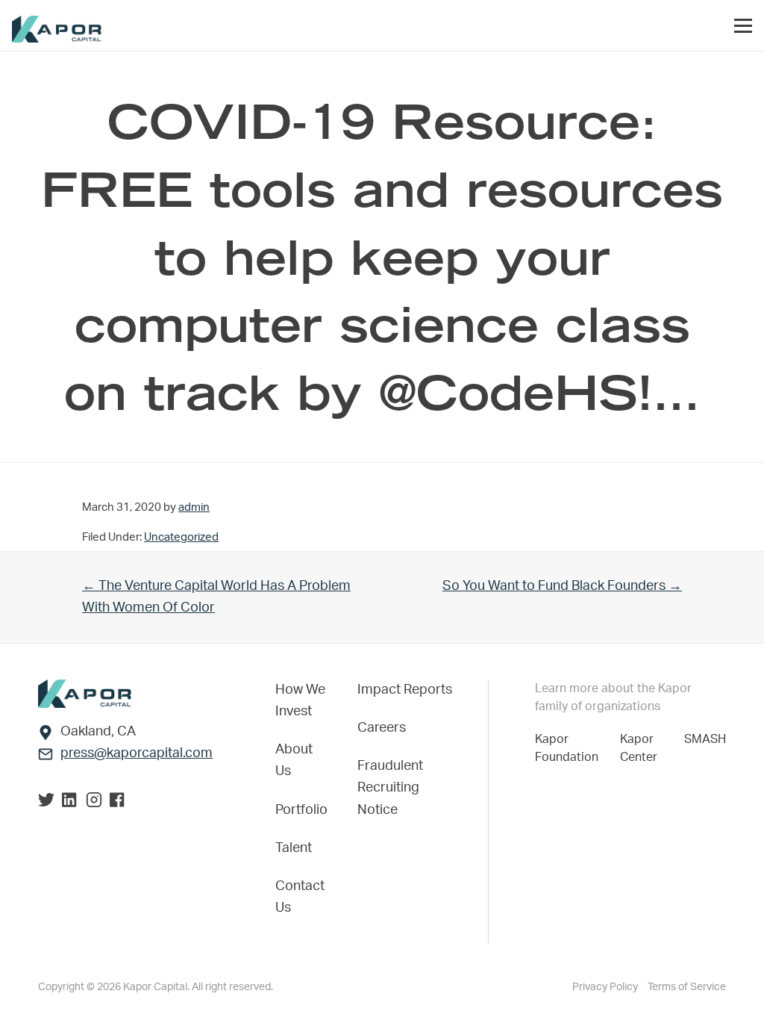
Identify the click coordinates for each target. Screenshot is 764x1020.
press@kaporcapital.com (136, 753)
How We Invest (300, 700)
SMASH (705, 739)
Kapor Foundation (569, 748)
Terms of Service (687, 987)
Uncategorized (181, 537)
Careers (381, 728)
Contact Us (300, 897)
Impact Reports (404, 690)
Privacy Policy (606, 987)
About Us (294, 760)
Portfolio (301, 810)
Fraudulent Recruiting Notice (390, 787)
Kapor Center (641, 748)
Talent (293, 848)
